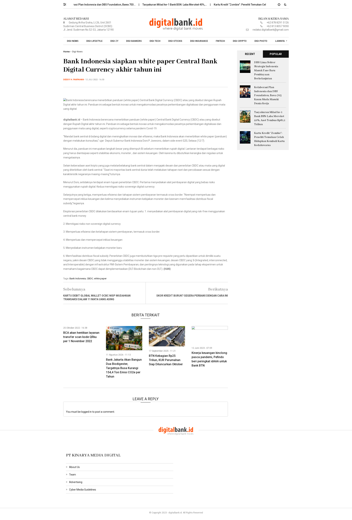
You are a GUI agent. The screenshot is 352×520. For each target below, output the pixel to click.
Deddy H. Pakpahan (73, 79)
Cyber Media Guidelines (82, 489)
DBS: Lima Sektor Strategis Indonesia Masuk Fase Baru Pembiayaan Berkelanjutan (266, 70)
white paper (100, 278)
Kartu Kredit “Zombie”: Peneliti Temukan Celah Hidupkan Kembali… (245, 4)
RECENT (250, 54)
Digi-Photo (260, 41)
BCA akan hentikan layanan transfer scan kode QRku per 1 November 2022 (81, 337)
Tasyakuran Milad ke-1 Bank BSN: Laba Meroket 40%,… (165, 4)
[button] (66, 3)
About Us (74, 467)
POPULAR (276, 54)
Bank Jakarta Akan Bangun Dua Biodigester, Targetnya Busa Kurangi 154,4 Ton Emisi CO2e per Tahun (124, 368)
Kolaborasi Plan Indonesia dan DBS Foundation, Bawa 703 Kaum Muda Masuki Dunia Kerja (268, 95)
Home (66, 51)
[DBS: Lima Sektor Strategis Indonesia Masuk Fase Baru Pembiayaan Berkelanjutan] (245, 66)
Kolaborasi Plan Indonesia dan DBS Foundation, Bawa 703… (91, 4)
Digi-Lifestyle (94, 41)
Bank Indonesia (77, 278)
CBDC (90, 278)
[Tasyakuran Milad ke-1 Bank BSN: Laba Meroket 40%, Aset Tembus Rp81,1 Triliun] (245, 116)
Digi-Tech (155, 41)
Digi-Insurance (199, 41)
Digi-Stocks (175, 41)
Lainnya (280, 41)
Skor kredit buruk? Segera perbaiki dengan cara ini (192, 295)
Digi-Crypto (240, 41)
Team (72, 474)
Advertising (75, 482)
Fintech (220, 41)
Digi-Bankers (134, 41)
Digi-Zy (114, 41)
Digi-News (72, 41)
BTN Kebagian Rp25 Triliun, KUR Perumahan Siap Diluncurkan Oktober (166, 360)
